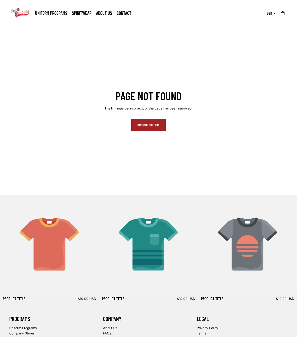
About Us (110, 328)
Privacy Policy (207, 328)
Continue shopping (148, 125)
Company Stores (22, 333)
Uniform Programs (23, 328)
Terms (201, 333)
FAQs (107, 333)
